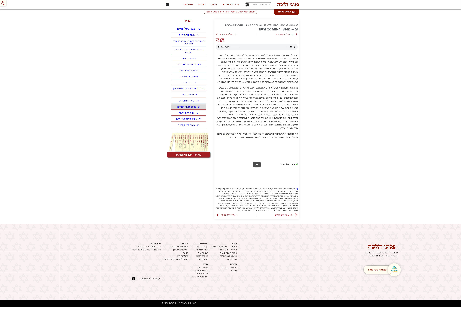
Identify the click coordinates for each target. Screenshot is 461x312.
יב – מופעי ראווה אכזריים (188, 107)
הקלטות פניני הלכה (200, 271)
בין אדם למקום (202, 256)
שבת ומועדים (202, 259)
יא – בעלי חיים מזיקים (189, 101)
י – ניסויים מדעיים (189, 94)
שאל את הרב (182, 256)
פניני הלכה (288, 4)
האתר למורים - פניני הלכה (176, 259)
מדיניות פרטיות (169, 303)
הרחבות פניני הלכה (200, 277)
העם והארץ (203, 253)
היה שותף (188, 4)
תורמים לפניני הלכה (228, 256)
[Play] (257, 164)
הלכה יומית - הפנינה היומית (149, 247)
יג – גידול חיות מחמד (188, 113)
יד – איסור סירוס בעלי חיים (188, 119)
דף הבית (294, 25)
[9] (227, 136)
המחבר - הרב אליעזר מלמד (224, 247)
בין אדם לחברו (202, 247)
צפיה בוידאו (203, 268)
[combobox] (260, 4)
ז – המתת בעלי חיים (188, 76)
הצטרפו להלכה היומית (377, 269)
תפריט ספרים (284, 12)
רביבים (234, 271)
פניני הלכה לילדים (229, 268)
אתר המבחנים (202, 274)
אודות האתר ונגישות (228, 253)
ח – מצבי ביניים (189, 82)
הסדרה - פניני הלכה (228, 250)
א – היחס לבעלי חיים (188, 35)
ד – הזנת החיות (189, 58)
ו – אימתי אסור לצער (188, 70)
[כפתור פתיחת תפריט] (167, 4)
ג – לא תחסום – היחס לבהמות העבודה (189, 50)
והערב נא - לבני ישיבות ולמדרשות (146, 250)
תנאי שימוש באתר (187, 303)
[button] (3, 3)
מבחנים (201, 4)
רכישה (214, 4)
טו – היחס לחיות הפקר (188, 125)
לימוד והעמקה (232, 4)
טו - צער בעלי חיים (258, 25)
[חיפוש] (247, 4)
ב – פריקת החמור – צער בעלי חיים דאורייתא (189, 42)
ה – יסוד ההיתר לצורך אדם (188, 64)
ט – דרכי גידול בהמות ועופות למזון (188, 88)
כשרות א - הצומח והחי (278, 25)
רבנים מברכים (231, 259)
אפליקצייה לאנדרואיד (179, 247)
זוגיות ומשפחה (202, 250)
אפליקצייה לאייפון (180, 250)
